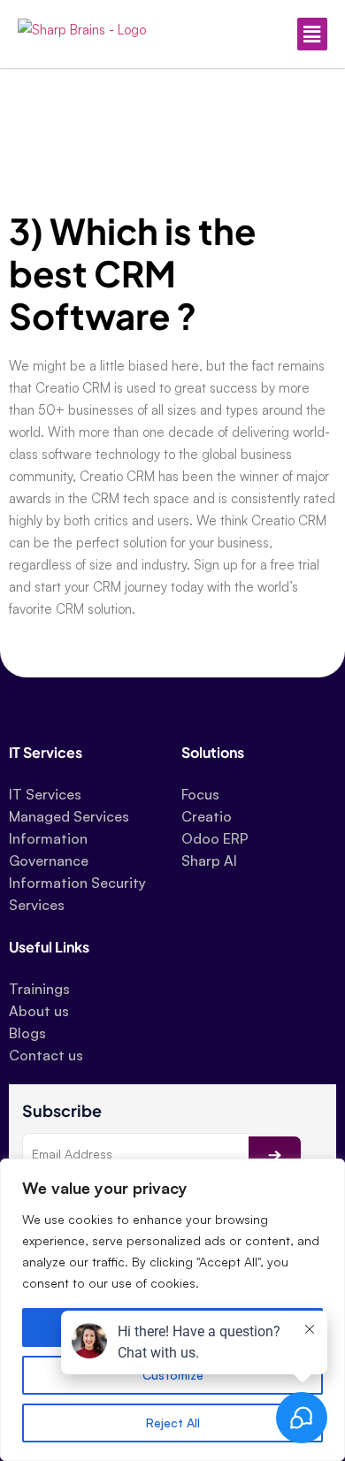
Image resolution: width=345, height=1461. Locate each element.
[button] (254, 34)
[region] (172, 1310)
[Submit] (275, 1155)
